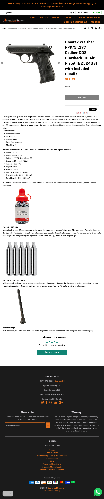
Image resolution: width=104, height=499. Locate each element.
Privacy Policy (52, 452)
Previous (2, 63)
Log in (72, 13)
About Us (95, 22)
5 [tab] (37, 89)
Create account (82, 13)
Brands (55, 17)
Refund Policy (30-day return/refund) (52, 455)
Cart (97, 13)
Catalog (42, 17)
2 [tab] (25, 89)
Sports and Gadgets (56, 488)
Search (52, 450)
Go (48, 425)
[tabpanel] (30, 63)
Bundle (67, 86)
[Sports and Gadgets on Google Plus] (100, 28)
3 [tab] (29, 89)
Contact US (60, 381)
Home (32, 17)
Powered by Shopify (52, 490)
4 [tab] (33, 89)
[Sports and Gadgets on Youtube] (96, 28)
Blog (52, 461)
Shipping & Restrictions (75, 22)
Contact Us (69, 17)
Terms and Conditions (52, 464)
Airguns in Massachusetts (52, 467)
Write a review (52, 352)
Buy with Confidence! (89, 17)
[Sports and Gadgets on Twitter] (85, 28)
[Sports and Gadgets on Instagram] (92, 28)
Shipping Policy (52, 458)
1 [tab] (21, 89)
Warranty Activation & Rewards (52, 469)
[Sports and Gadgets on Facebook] (88, 28)
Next (59, 63)
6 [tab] (41, 89)
